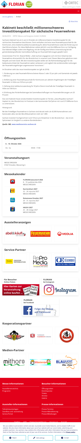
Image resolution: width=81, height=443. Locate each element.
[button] (78, 11)
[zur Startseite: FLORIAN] (12, 4)
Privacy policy (70, 432)
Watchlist (74, 21)
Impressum (53, 422)
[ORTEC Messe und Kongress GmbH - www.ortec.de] (71, 4)
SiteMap (17, 422)
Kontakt (64, 422)
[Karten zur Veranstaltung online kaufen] (20, 290)
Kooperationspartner (17, 323)
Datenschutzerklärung (38, 422)
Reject (14, 438)
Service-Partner (15, 250)
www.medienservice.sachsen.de (24, 124)
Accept (66, 438)
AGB (24, 422)
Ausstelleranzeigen (17, 222)
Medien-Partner (13, 350)
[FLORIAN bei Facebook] (40, 310)
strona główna (7, 17)
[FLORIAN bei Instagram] (60, 290)
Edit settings (40, 438)
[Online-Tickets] (29, 4)
